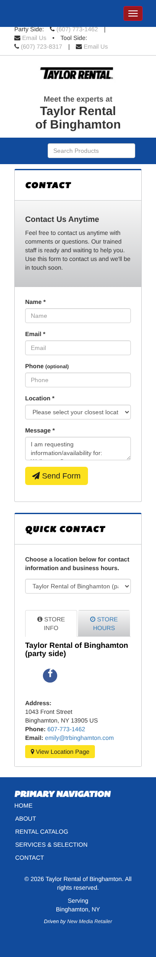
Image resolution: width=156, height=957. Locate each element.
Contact (29, 857)
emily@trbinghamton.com (79, 737)
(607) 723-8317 (41, 46)
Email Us (34, 37)
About (25, 818)
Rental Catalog (41, 831)
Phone (47, 366)
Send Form (60, 476)
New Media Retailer (89, 921)
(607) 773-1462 (77, 29)
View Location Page (61, 751)
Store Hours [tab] (105, 623)
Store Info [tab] (53, 623)
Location (40, 398)
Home (23, 805)
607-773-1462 (66, 729)
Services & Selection (51, 844)
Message (40, 430)
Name (35, 301)
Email (35, 333)
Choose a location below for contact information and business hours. (77, 563)
